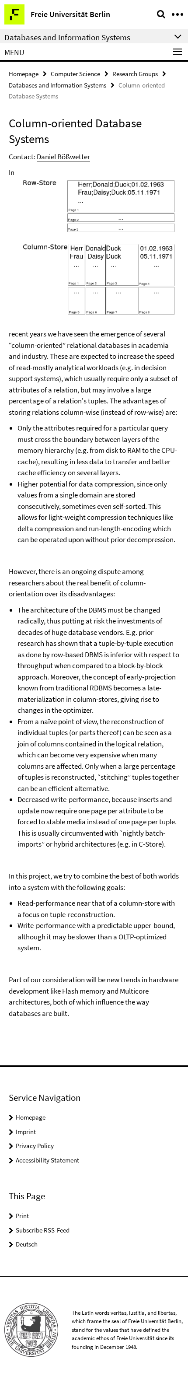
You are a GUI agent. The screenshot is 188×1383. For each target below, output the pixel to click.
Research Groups (135, 74)
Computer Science (75, 74)
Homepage (23, 74)
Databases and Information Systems (57, 85)
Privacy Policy (35, 1145)
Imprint (26, 1131)
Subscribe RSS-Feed (43, 1230)
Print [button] (22, 1215)
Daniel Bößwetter (63, 156)
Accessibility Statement (47, 1160)
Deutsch (27, 1244)
